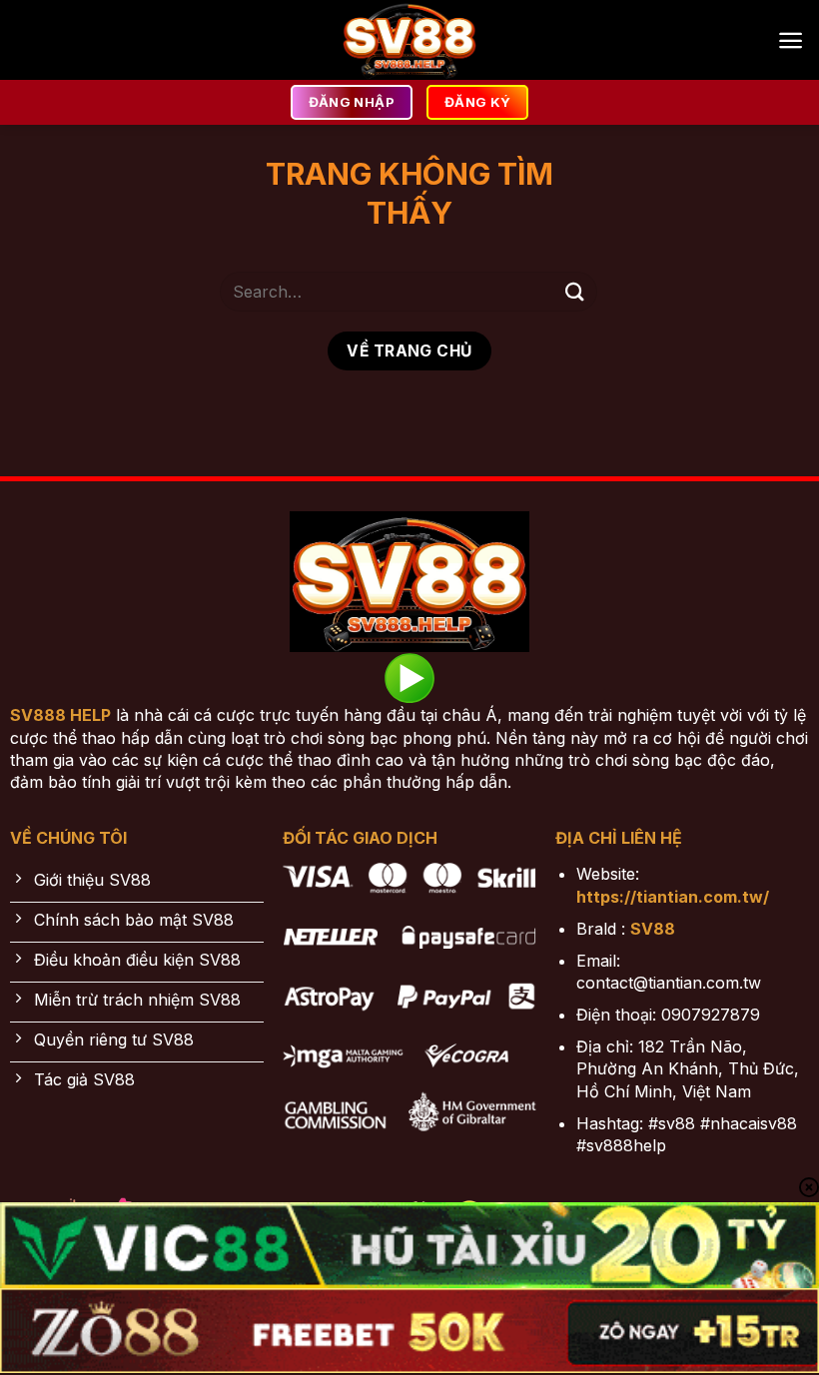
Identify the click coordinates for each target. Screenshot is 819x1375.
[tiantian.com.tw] (409, 40)
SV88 (652, 929)
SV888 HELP (60, 715)
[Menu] (790, 40)
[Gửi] (575, 291)
